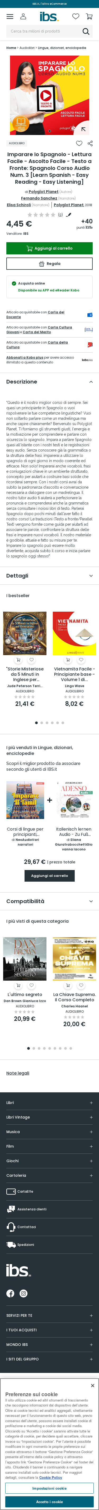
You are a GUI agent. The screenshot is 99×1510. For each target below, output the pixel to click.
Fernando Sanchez (39, 198)
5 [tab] (57, 723)
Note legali (17, 1073)
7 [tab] (60, 1049)
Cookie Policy (50, 1477)
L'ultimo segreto (25, 995)
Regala (53, 263)
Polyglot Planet (44, 191)
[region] (49, 1444)
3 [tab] (47, 723)
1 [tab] (50, 131)
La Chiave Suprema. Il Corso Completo (74, 997)
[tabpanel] (49, 95)
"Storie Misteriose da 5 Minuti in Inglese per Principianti (25, 674)
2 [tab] (42, 723)
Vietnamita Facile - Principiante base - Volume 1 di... (74, 674)
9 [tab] (71, 1049)
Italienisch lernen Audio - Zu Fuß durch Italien (73, 832)
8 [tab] (65, 1049)
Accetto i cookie (49, 1501)
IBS (26, 233)
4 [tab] (52, 723)
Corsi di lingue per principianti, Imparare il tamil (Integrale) (25, 832)
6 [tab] (63, 723)
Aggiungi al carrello (53, 248)
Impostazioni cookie (49, 1488)
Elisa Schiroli (19, 205)
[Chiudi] (92, 1385)
